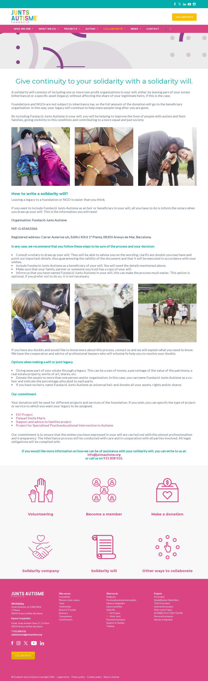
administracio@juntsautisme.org (26, 634)
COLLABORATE (184, 17)
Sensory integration (115, 603)
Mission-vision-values (69, 600)
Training (110, 626)
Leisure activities (114, 606)
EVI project (159, 597)
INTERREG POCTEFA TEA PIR (168, 613)
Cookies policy (94, 676)
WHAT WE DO (47, 28)
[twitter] (179, 4)
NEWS (134, 28)
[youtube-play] (189, 4)
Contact (152, 28)
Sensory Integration (163, 619)
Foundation (64, 597)
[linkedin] (184, 4)
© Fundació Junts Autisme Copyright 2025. (33, 676)
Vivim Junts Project (163, 610)
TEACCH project (162, 603)
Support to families (115, 623)
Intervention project (163, 606)
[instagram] (194, 4)
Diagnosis (111, 597)
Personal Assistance (163, 616)
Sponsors (63, 613)
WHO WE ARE (22, 28)
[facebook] (174, 4)
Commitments (65, 619)
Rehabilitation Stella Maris (166, 600)
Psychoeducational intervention (121, 600)
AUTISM (90, 28)
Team (61, 603)
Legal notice (63, 676)
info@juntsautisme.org (104, 454)
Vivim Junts (115, 616)
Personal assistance (115, 619)
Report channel (111, 676)
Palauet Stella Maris (30, 418)
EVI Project (24, 414)
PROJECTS (70, 28)
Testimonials (65, 606)
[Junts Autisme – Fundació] (24, 16)
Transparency (65, 616)
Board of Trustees (67, 610)
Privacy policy (78, 676)
